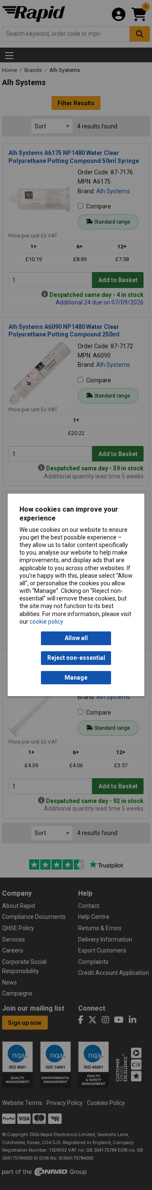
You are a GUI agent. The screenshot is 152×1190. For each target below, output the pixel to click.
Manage (76, 677)
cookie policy (46, 621)
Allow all (76, 638)
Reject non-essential (76, 658)
